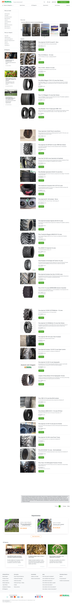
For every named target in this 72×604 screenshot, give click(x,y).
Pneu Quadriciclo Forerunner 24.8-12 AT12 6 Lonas (50, 185)
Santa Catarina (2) (8, 21)
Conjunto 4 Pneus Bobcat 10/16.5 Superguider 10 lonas (51, 375)
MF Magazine (34, 5)
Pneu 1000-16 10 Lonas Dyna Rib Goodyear (48, 398)
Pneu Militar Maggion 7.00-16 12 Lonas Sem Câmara (50, 80)
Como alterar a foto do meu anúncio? (49, 586)
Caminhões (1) (7, 45)
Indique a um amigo (34, 576)
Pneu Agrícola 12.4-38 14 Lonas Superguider (49, 362)
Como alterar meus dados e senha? (49, 582)
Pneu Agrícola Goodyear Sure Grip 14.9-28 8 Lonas (50, 274)
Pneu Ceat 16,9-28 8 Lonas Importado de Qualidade (50, 158)
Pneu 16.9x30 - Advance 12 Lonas (46, 67)
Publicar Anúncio (63, 2)
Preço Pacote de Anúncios (19, 576)
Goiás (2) (6, 20)
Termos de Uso (17, 586)
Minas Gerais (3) (7, 18)
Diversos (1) (7, 43)
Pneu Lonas (23, 19)
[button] (44, 2)
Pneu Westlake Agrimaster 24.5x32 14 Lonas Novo (50, 172)
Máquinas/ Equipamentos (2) (9, 40)
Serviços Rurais (5, 580)
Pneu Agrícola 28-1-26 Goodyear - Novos (48, 199)
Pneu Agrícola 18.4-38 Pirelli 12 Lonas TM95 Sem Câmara (52, 144)
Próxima (64, 506)
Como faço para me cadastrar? (48, 576)
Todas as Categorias (7, 5)
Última (68, 506)
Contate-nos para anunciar (64, 580)
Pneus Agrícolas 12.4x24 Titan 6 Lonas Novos (49, 131)
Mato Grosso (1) (7, 26)
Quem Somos (22, 5)
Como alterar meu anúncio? (47, 580)
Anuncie (61, 576)
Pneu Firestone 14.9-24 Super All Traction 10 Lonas (50, 260)
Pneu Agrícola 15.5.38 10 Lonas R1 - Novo (48, 42)
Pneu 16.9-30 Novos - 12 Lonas (45, 55)
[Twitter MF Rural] (40, 597)
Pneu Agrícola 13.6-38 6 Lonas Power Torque (49, 437)
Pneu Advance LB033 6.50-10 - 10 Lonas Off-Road (50, 411)
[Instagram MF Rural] (42, 597)
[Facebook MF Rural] (36, 597)
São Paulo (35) (7, 13)
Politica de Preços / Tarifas (19, 582)
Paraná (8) (6, 15)
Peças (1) (6, 42)
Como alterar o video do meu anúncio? (49, 589)
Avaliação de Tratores (6, 586)
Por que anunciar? (63, 578)
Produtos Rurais (5, 578)
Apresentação (5, 576)
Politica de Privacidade (18, 578)
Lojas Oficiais (57, 5)
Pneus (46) (6, 35)
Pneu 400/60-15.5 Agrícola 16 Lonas (47, 248)
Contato (15, 584)
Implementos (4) (7, 37)
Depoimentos (45, 5)
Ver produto (41, 49)
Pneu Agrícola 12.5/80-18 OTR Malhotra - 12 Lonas (50, 310)
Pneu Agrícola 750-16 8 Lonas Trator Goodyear (49, 336)
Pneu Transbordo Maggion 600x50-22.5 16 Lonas (50, 234)
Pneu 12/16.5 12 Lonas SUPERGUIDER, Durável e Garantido (52, 288)
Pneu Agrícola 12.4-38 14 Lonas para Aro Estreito (50, 423)
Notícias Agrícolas (6, 582)
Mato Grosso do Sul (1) (8, 24)
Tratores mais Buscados (35, 578)
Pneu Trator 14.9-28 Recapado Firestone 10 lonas (50, 462)
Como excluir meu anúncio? (47, 584)
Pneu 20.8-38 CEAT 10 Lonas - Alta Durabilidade (49, 450)
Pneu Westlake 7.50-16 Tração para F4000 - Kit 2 (49, 108)
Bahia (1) (6, 23)
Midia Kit (68, 5)
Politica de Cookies (17, 580)
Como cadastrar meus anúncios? (48, 578)
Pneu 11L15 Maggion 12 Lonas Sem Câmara (48, 95)
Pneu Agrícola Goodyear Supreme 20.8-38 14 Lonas (50, 220)
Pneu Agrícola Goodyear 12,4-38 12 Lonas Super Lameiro (52, 349)
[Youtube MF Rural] (38, 597)
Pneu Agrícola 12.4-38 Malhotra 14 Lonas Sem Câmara (51, 323)
